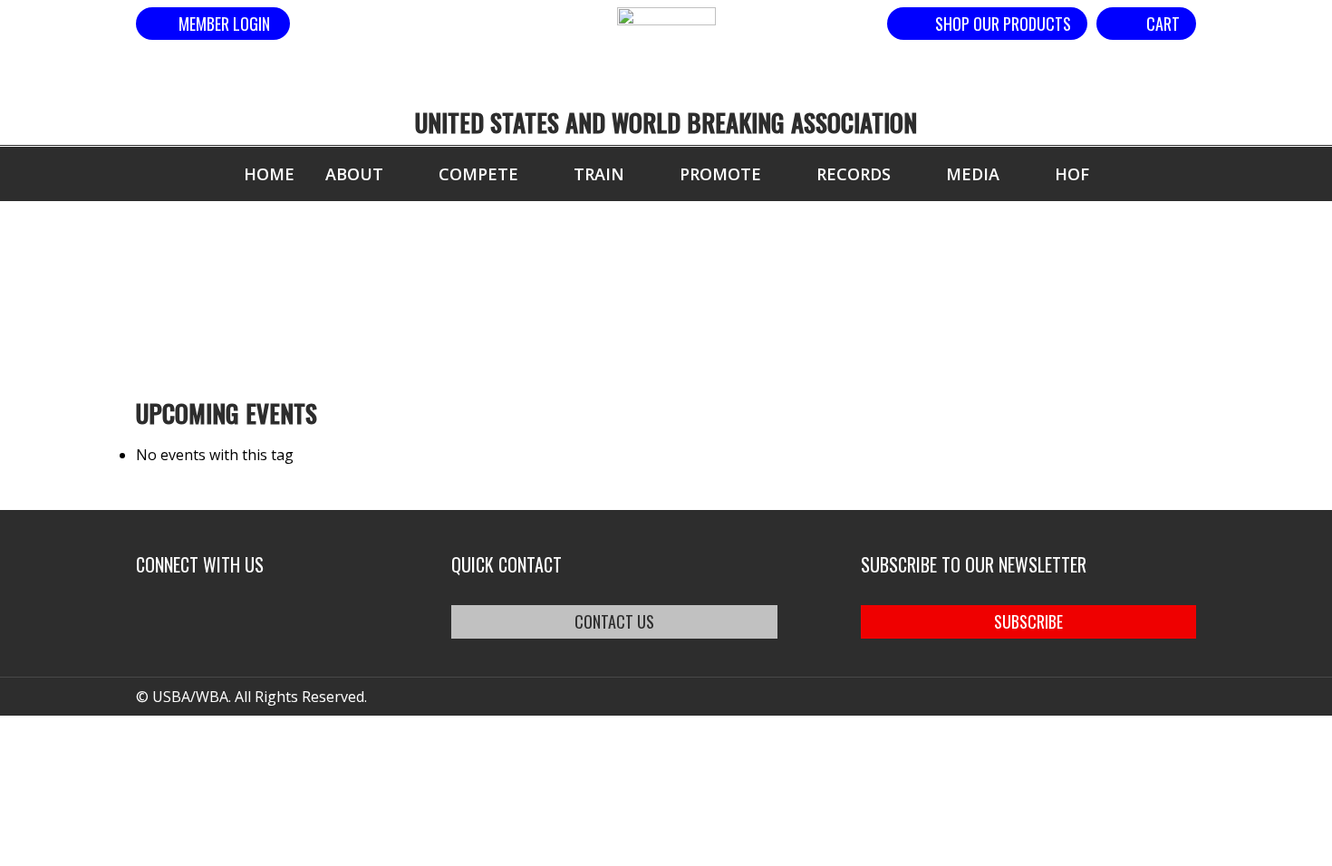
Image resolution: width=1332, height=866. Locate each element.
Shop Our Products (1003, 23)
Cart (1163, 23)
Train (599, 174)
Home (269, 174)
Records (853, 174)
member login (224, 23)
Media (972, 174)
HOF (1072, 174)
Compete (478, 174)
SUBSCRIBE (1028, 621)
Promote (720, 174)
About (354, 174)
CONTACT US (614, 621)
